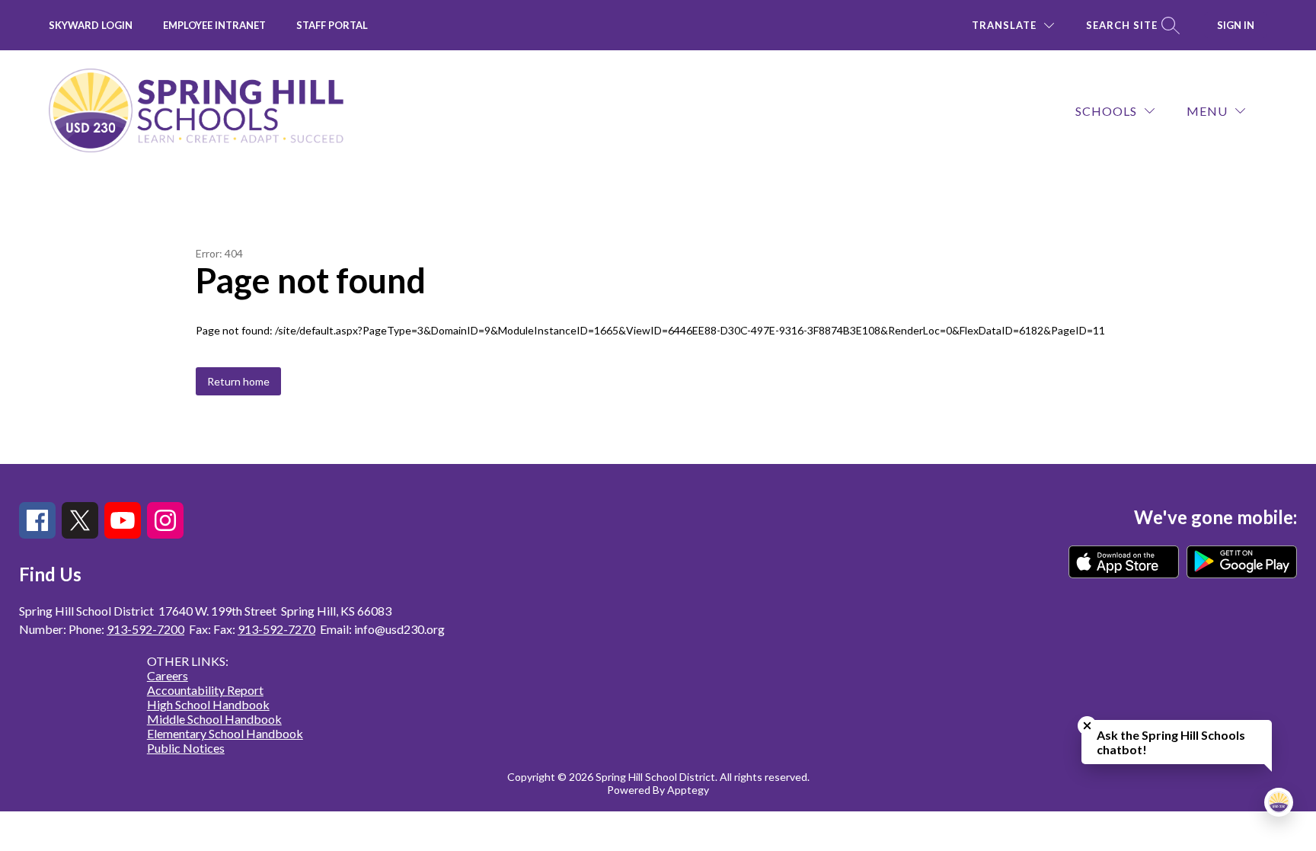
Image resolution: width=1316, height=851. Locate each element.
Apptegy (688, 789)
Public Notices (186, 748)
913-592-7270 (276, 629)
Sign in (1235, 25)
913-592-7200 (145, 629)
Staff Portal (332, 25)
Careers (167, 675)
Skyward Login (91, 25)
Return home (238, 381)
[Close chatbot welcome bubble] (1087, 725)
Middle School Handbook (214, 719)
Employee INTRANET (214, 25)
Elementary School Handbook (225, 733)
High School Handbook (208, 704)
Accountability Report (205, 690)
